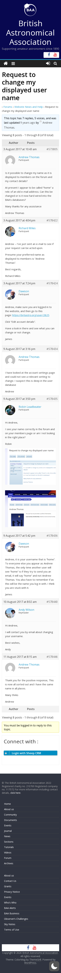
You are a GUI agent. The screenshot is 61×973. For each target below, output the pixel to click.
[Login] (48, 63)
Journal (8, 830)
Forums (7, 106)
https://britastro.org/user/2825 (30, 315)
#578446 (52, 657)
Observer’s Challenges (16, 918)
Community (10, 814)
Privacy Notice (12, 891)
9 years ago (27, 122)
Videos (7, 852)
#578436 (52, 535)
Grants (7, 886)
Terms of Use (11, 929)
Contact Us (10, 881)
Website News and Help (28, 106)
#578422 (52, 220)
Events (7, 825)
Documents (10, 820)
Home (7, 803)
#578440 (52, 602)
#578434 (52, 349)
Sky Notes (9, 924)
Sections (8, 841)
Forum (7, 858)
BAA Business (11, 913)
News (7, 836)
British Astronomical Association (30, 32)
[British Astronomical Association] (5, 63)
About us (9, 809)
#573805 (52, 149)
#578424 (52, 283)
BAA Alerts (10, 908)
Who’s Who (10, 902)
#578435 (52, 399)
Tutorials (9, 847)
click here (15, 792)
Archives (8, 863)
